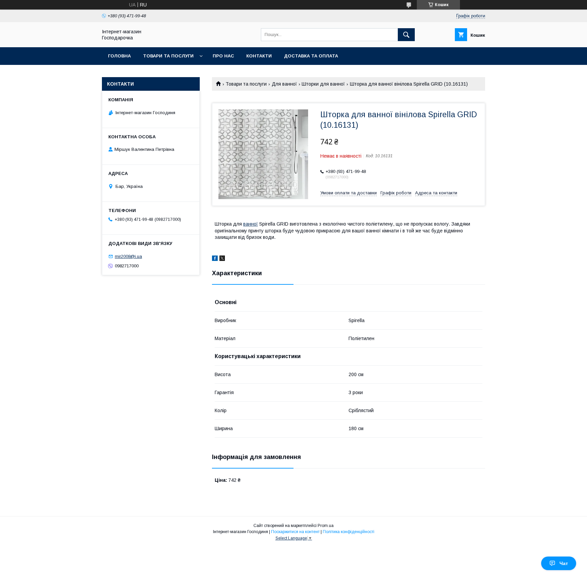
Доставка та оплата (311, 55)
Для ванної (284, 84)
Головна (119, 55)
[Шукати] (406, 34)
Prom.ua (326, 525)
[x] (222, 259)
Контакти (259, 55)
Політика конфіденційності (348, 531)
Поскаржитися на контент (295, 531)
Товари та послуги (168, 55)
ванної (250, 224)
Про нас (223, 55)
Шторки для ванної (323, 84)
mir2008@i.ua (128, 256)
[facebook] (215, 259)
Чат (563, 563)
